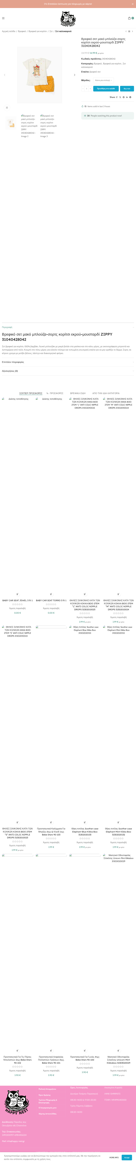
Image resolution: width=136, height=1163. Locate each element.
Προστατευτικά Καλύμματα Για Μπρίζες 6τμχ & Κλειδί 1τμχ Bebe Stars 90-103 (51, 831)
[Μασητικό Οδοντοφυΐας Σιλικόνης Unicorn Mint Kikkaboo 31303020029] (118, 954)
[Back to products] (129, 31)
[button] (4, 75)
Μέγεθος (85, 80)
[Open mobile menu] (3, 18)
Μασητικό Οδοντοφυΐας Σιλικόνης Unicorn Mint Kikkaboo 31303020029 (118, 1060)
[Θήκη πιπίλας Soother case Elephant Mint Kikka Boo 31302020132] (118, 726)
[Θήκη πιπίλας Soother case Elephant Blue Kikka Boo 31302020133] (84, 726)
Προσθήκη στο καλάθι (106, 88)
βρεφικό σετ (95, 72)
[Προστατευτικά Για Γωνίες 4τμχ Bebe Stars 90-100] (84, 954)
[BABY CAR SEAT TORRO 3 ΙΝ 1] (51, 498)
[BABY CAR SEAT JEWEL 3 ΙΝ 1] (17, 498)
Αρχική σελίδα (8, 31)
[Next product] (132, 31)
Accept (126, 1157)
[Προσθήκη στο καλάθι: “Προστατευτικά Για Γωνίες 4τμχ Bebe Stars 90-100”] (84, 1050)
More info (114, 1157)
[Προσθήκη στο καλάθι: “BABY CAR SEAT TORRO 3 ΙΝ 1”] (51, 594)
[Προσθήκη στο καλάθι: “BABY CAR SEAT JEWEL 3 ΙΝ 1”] (17, 594)
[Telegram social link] (130, 97)
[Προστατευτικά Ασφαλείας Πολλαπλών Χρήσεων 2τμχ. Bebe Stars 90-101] (51, 954)
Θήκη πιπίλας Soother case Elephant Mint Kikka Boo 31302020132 (118, 831)
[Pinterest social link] (123, 97)
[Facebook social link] (116, 97)
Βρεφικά (22, 31)
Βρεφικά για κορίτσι (38, 31)
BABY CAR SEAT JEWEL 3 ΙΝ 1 (17, 600)
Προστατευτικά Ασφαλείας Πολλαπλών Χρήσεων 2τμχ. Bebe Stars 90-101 (51, 1060)
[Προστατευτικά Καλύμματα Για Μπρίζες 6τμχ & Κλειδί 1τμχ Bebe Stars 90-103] (51, 726)
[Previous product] (126, 31)
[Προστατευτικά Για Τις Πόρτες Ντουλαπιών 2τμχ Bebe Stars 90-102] (17, 954)
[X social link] (120, 97)
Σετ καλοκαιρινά (63, 31)
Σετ (51, 31)
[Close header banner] (132, 4)
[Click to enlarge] (7, 108)
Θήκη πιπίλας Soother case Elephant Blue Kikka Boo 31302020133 (84, 831)
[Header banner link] (64, 4)
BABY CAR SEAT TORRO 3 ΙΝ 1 (51, 600)
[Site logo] (68, 18)
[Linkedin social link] (127, 97)
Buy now (127, 88)
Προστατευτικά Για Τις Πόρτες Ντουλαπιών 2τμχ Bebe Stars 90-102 (17, 1060)
